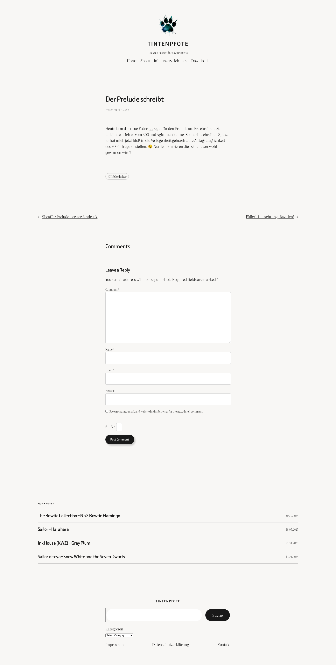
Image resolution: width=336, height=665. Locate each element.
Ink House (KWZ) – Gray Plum (64, 543)
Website (110, 390)
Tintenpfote (168, 44)
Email (109, 370)
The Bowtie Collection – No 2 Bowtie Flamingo (79, 515)
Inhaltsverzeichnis (169, 60)
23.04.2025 (292, 543)
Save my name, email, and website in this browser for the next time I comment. (156, 411)
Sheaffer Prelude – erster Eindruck (69, 216)
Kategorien (114, 629)
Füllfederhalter (117, 176)
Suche (217, 615)
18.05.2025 (292, 529)
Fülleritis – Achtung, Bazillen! (270, 216)
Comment (112, 289)
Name (109, 349)
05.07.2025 (292, 516)
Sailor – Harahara (53, 529)
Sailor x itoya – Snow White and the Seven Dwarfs (81, 556)
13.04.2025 (292, 556)
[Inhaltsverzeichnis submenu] (186, 61)
